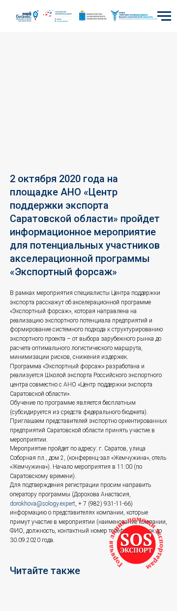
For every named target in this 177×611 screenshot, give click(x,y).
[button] (136, 544)
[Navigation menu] (164, 16)
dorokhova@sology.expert (42, 503)
